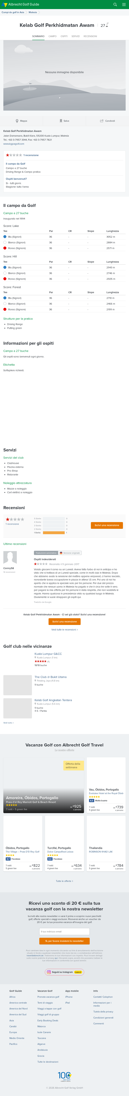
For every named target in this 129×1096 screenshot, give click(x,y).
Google (48, 602)
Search (115, 4)
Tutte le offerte (63, 881)
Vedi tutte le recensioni (63, 629)
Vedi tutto (7, 722)
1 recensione (31, 155)
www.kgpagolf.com (13, 143)
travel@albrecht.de (35, 955)
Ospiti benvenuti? (16, 179)
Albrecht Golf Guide (23, 4)
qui (56, 958)
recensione (12, 524)
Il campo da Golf (15, 164)
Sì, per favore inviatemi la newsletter (64, 941)
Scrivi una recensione (107, 525)
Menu (124, 4)
